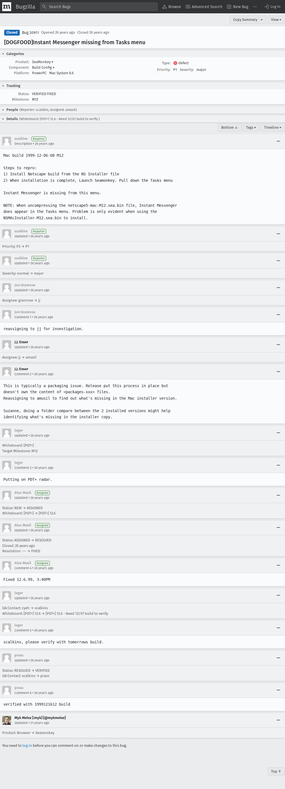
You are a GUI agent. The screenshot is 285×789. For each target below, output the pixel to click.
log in (27, 745)
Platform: (21, 73)
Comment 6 (22, 693)
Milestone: (20, 99)
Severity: (187, 70)
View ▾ (276, 20)
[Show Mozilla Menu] (6, 6)
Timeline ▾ (272, 127)
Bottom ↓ (229, 127)
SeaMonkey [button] (42, 62)
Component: (19, 67)
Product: (22, 62)
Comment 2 (22, 374)
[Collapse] (278, 141)
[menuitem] (171, 6)
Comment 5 (22, 630)
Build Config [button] (43, 67)
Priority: (163, 70)
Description (23, 144)
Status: (23, 94)
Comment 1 (22, 317)
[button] (272, 6)
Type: (166, 63)
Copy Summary (245, 20)
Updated (21, 236)
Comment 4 (22, 568)
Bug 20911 (30, 32)
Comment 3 (22, 468)
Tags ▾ (251, 127)
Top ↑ (276, 771)
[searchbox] (99, 6)
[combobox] (99, 6)
